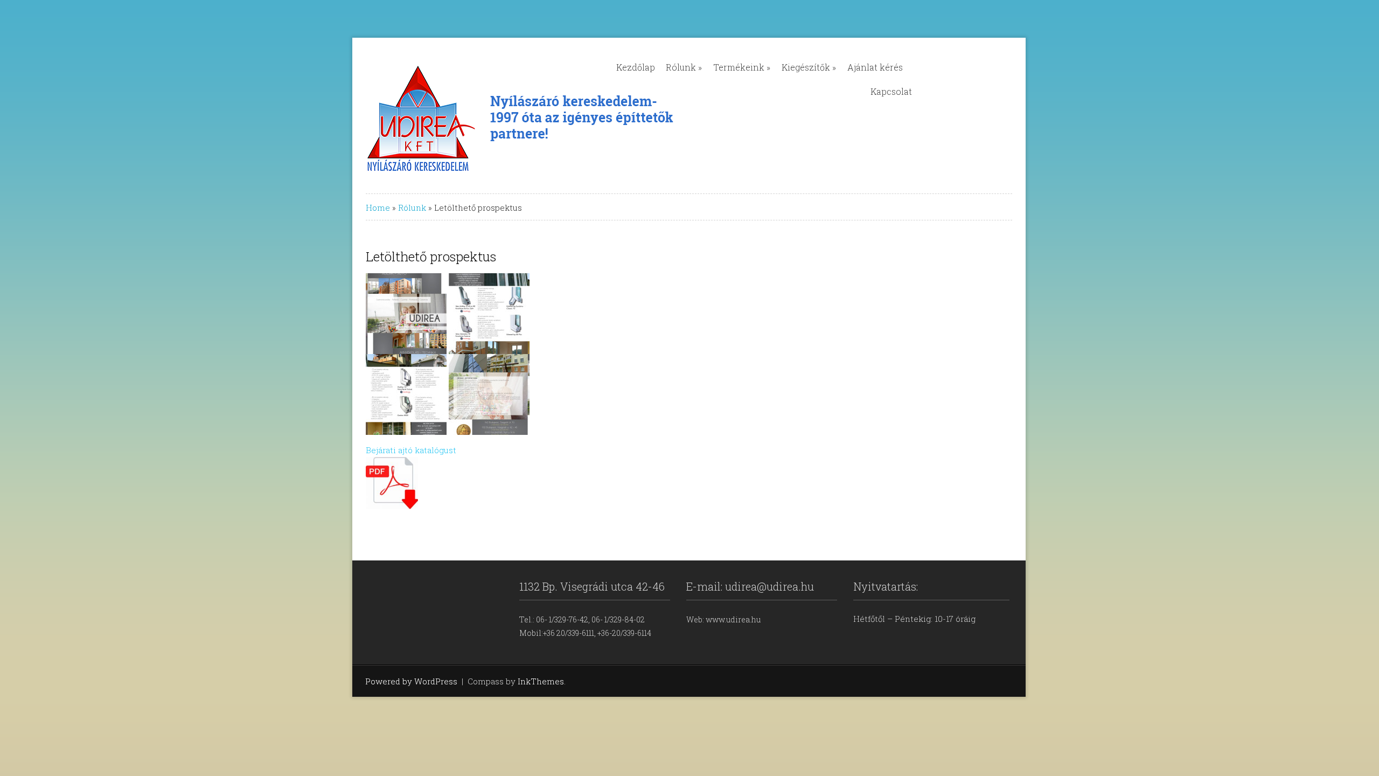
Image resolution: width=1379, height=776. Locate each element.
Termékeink (741, 67)
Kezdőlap (635, 67)
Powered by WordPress (411, 681)
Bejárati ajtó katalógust (411, 450)
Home (378, 207)
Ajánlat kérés (875, 67)
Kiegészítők (809, 67)
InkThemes (541, 681)
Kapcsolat (891, 91)
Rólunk (684, 67)
